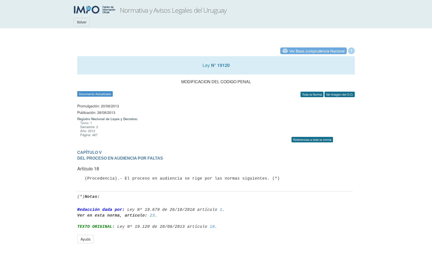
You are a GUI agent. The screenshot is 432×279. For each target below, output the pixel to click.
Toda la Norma (312, 94)
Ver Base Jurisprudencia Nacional (316, 50)
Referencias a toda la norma (312, 139)
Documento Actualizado (95, 94)
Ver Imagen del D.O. (339, 94)
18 (212, 227)
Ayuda (85, 239)
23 (152, 215)
